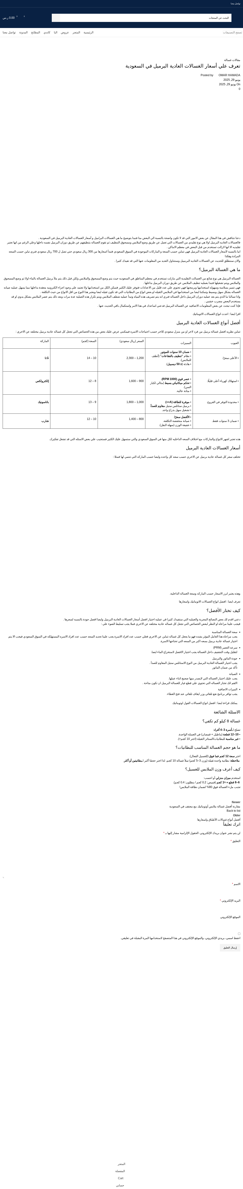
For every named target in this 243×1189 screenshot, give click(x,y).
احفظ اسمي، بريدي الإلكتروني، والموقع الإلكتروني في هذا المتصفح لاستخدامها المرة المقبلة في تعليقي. (180, 938)
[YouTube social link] (17, 3)
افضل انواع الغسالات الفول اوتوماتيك (194, 703)
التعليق (235, 841)
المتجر (239, 1070)
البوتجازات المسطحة (232, 1107)
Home (236, 48)
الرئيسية (238, 1064)
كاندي (240, 1082)
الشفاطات (238, 1113)
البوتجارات (237, 1095)
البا (241, 1076)
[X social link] (25, 3)
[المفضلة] (32, 17)
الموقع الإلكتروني (230, 916)
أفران (240, 1101)
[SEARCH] (56, 18)
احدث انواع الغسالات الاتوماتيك (211, 313)
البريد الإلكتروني (230, 900)
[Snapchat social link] (9, 3)
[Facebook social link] (29, 3)
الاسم (236, 884)
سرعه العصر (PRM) (225, 647)
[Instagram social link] (21, 3)
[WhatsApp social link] (13, 3)
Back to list (233, 810)
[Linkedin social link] (219, 796)
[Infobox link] (124, 977)
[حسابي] (39, 17)
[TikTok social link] (5, 3)
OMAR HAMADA (229, 75)
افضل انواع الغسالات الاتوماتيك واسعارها (202, 601)
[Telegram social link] (201, 796)
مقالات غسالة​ (221, 48)
